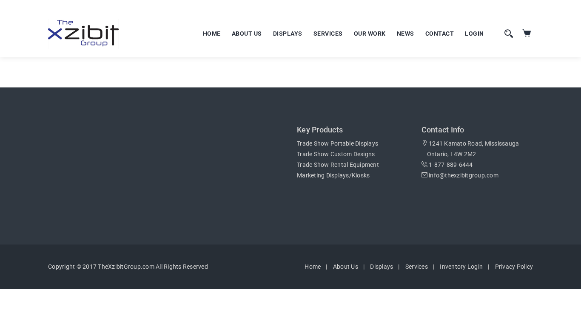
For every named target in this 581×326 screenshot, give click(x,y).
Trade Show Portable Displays (337, 143)
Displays (287, 33)
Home (212, 33)
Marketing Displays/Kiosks (333, 175)
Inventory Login (461, 266)
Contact (439, 33)
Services (328, 33)
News (405, 33)
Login (474, 33)
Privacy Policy (514, 266)
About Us (247, 33)
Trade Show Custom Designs (336, 154)
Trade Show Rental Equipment (338, 164)
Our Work (370, 33)
